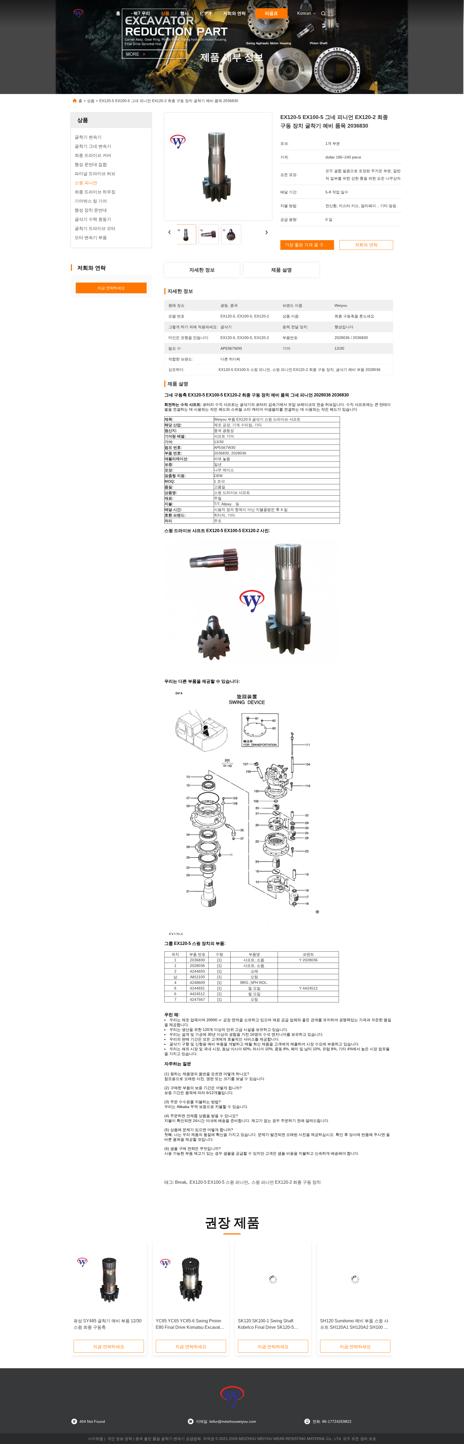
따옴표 (271, 13)
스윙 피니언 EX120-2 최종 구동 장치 (286, 1182)
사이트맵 (95, 1438)
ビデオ (206, 13)
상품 (165, 13)
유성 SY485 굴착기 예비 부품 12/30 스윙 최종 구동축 (108, 1324)
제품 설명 (281, 270)
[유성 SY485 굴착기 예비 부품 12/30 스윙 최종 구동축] (109, 1280)
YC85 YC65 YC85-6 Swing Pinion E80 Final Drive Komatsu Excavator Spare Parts (190, 1325)
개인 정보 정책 (119, 1438)
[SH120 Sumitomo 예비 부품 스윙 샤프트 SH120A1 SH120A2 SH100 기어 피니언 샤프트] (355, 1280)
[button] (80, 1292)
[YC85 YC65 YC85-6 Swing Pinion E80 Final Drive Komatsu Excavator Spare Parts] (191, 1280)
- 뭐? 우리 (140, 13)
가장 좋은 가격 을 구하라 (308, 245)
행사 (184, 13)
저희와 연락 (234, 13)
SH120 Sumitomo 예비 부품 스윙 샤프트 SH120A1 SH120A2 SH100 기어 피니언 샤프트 (354, 1325)
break (180, 1182)
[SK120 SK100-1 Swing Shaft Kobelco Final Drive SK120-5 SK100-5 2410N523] (273, 1280)
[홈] (78, 13)
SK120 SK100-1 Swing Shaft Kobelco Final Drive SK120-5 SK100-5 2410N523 (266, 1325)
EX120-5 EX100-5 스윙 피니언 (219, 1182)
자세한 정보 (202, 270)
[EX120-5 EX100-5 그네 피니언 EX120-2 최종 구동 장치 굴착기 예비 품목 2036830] (218, 166)
